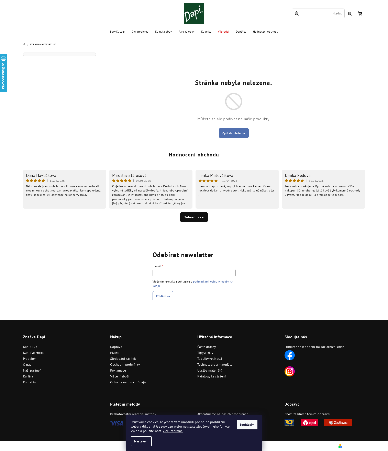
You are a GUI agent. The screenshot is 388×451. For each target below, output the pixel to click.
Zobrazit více (194, 217)
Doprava (116, 347)
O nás (27, 364)
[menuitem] (117, 31)
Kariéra (28, 376)
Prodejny (29, 358)
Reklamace (118, 370)
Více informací (173, 431)
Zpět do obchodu (233, 133)
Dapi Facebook (34, 353)
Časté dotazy (206, 347)
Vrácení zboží (119, 376)
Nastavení (141, 441)
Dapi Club (30, 347)
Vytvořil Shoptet (354, 446)
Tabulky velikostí (209, 358)
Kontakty (29, 382)
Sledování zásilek (123, 358)
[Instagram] (290, 371)
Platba (115, 353)
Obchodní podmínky (125, 364)
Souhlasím (247, 424)
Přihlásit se (163, 296)
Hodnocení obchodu (194, 154)
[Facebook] (290, 355)
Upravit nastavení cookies (107, 446)
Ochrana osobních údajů (128, 382)
